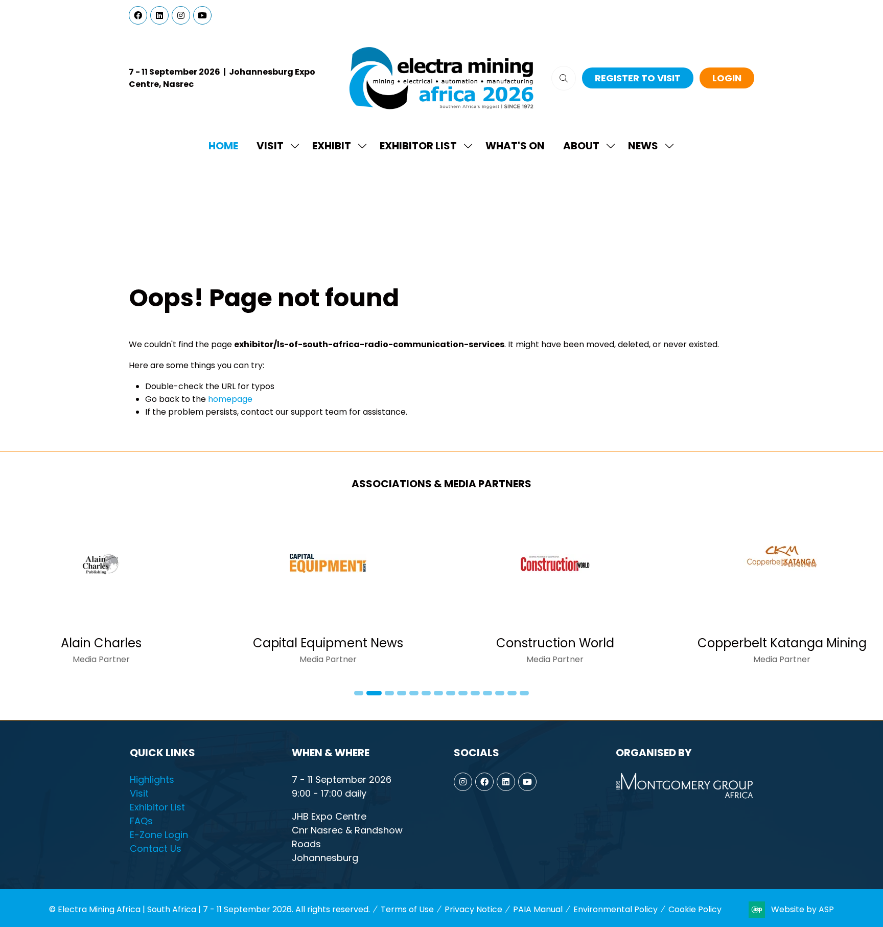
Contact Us (155, 848)
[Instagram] (181, 15)
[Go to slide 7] (438, 693)
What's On (515, 146)
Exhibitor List (418, 146)
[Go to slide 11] (487, 693)
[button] (563, 78)
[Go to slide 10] (475, 693)
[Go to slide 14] (524, 693)
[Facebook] (138, 15)
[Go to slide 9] (463, 693)
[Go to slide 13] (512, 693)
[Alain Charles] (101, 591)
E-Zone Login (159, 834)
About (581, 146)
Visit (270, 146)
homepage (230, 399)
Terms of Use (407, 909)
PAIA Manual (538, 909)
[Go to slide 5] (414, 693)
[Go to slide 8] (450, 693)
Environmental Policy (615, 909)
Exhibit (331, 146)
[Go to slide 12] (499, 693)
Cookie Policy (695, 909)
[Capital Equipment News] (328, 591)
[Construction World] (555, 591)
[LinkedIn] (159, 15)
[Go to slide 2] (374, 693)
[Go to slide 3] (389, 693)
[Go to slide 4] (401, 693)
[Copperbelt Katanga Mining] (781, 591)
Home (223, 146)
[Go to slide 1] (358, 693)
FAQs (141, 821)
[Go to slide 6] (426, 693)
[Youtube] (202, 15)
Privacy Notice (473, 909)
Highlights (152, 779)
